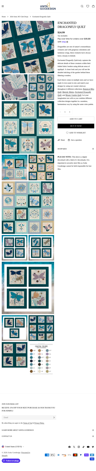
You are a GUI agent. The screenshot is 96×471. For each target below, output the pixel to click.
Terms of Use (27, 423)
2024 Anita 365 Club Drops (19, 17)
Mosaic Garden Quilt (73, 95)
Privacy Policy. (39, 423)
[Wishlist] (87, 6)
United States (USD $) (13, 447)
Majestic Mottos (68, 92)
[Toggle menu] (2, 6)
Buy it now (76, 126)
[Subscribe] (54, 417)
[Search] (82, 6)
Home (4, 17)
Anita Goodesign (14, 453)
